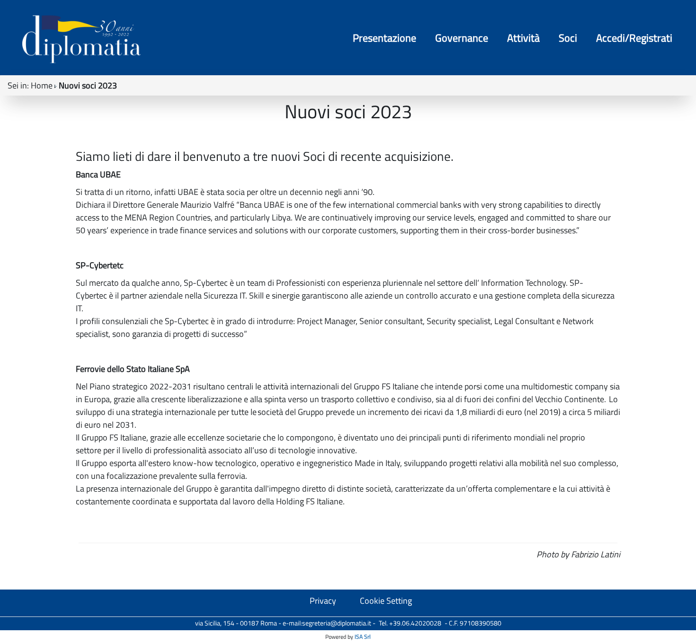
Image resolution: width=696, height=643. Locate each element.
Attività (523, 37)
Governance (461, 37)
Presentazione (384, 37)
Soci (568, 37)
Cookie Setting (386, 600)
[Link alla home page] (81, 38)
